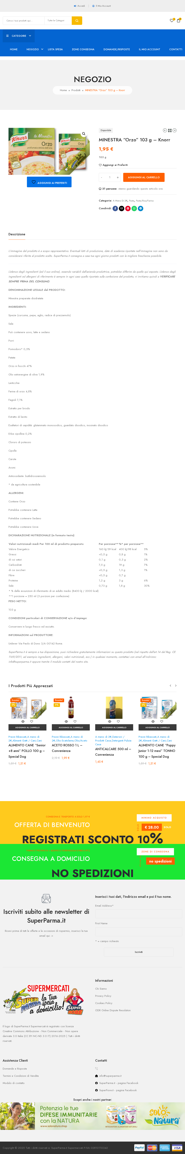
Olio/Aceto (80, 741)
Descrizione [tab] (16, 234)
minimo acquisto (154, 817)
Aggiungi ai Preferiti (115, 165)
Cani (39, 741)
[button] (84, 134)
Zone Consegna (83, 49)
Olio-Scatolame (65, 741)
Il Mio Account (149, 49)
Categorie (19, 36)
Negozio (33, 49)
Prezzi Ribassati (17, 737)
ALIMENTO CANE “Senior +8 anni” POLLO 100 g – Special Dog (27, 751)
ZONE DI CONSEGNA (155, 851)
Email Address (104, 906)
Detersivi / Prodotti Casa (109, 739)
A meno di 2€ (120, 200)
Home (14, 49)
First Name (101, 923)
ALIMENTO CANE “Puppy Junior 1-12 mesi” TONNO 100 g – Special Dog (157, 751)
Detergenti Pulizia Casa (113, 742)
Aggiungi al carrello (144, 177)
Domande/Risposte (117, 49)
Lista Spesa (55, 49)
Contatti (175, 49)
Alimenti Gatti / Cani (24, 741)
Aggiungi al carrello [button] (27, 727)
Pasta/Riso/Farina (145, 200)
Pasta (131, 200)
